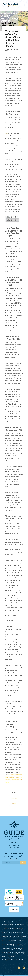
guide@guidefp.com (14, 845)
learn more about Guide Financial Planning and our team (13, 777)
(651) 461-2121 (14, 848)
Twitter (14, 803)
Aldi (6, 133)
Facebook (14, 798)
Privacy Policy (4, 960)
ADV (9, 960)
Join (23, 862)
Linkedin (14, 808)
